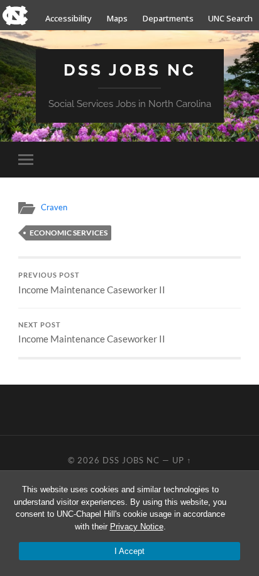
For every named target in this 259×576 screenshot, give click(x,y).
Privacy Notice (136, 526)
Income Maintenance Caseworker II (91, 283)
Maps (117, 18)
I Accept (129, 551)
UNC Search (230, 18)
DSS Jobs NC (129, 69)
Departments (168, 18)
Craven (54, 207)
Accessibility (68, 18)
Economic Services (68, 232)
